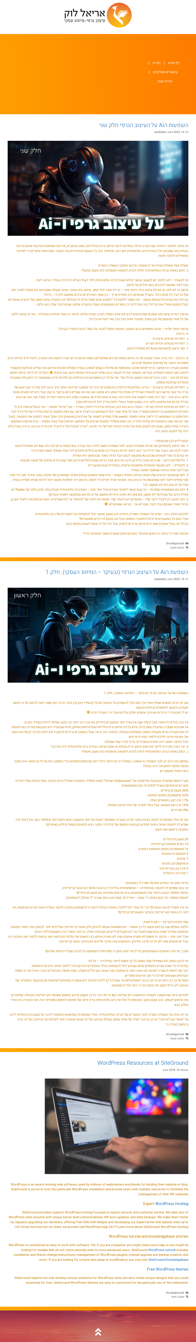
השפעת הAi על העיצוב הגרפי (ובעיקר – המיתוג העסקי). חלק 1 (117, 572)
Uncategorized (175, 543)
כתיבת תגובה (177, 548)
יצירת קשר (164, 81)
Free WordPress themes (167, 1269)
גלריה (156, 63)
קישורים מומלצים (165, 72)
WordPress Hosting (171, 1204)
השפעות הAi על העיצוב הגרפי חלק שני (143, 125)
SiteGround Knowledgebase (168, 1259)
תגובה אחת (178, 1297)
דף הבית (174, 63)
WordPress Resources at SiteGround (142, 1063)
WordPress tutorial (162, 1250)
